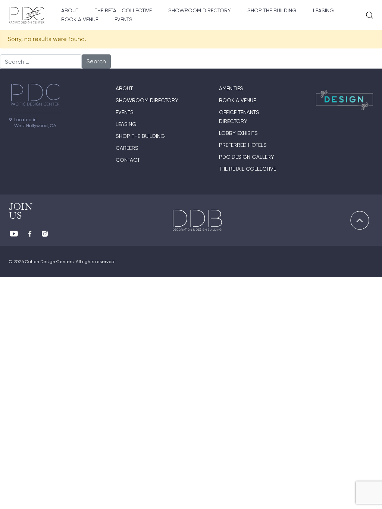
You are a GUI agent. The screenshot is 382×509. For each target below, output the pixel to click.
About (69, 10)
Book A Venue (79, 19)
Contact (128, 160)
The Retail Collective (123, 10)
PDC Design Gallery (246, 157)
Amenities (231, 88)
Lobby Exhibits (238, 133)
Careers (127, 148)
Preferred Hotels (243, 145)
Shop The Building (272, 10)
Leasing (323, 10)
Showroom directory (199, 10)
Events (123, 19)
